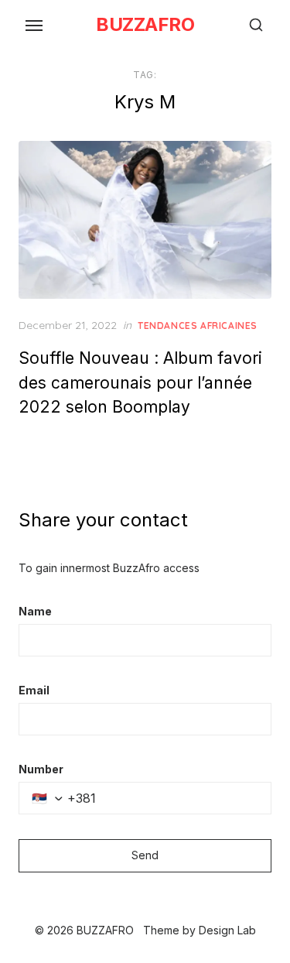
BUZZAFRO (145, 24)
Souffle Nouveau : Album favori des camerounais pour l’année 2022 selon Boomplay (140, 382)
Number (41, 769)
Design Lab (227, 930)
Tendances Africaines (198, 325)
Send (145, 855)
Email (34, 690)
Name (35, 611)
